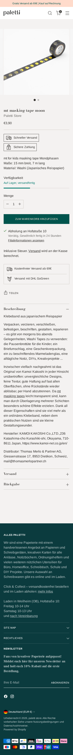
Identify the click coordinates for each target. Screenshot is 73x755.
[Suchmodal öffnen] (50, 13)
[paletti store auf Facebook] (6, 697)
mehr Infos (45, 591)
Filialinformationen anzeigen (26, 240)
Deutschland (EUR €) (20, 711)
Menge (9, 195)
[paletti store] (12, 13)
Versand (34, 251)
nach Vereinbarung (24, 616)
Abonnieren (60, 682)
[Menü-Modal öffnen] (67, 13)
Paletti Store (12, 115)
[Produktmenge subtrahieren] (7, 204)
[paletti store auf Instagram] (12, 697)
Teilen (13, 293)
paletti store (35, 718)
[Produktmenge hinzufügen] (19, 204)
